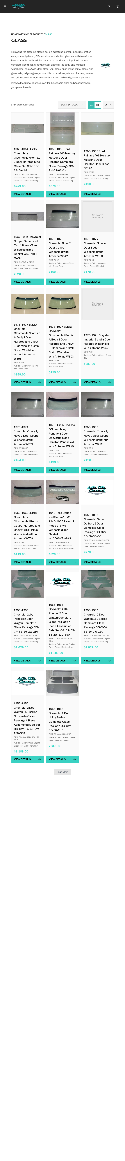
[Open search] (108, 6)
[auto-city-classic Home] (20, 6)
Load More (62, 772)
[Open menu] (5, 6)
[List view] (91, 105)
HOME (14, 34)
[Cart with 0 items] (118, 6)
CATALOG (24, 34)
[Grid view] (98, 105)
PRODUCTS (37, 34)
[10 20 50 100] (108, 105)
